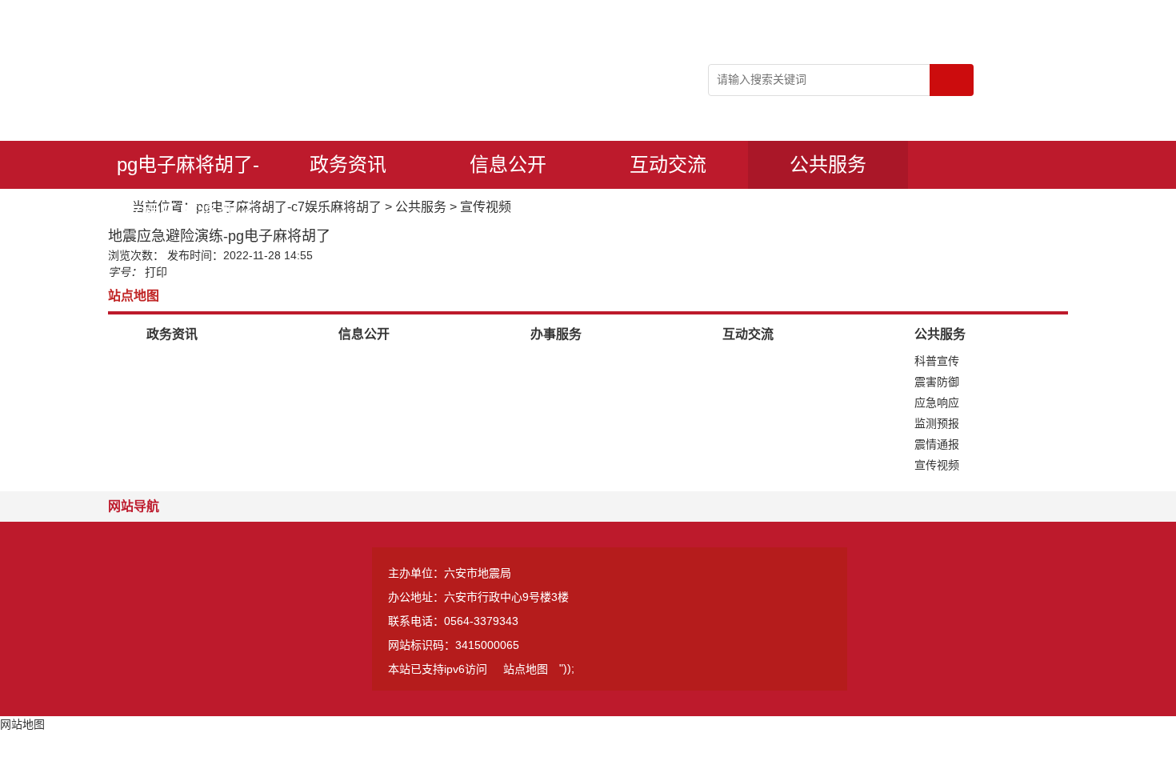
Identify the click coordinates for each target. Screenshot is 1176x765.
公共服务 (828, 164)
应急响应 (936, 402)
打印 (156, 272)
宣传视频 (485, 207)
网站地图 (22, 724)
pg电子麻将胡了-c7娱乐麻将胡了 (188, 171)
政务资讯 (348, 164)
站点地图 (525, 669)
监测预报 (936, 423)
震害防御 (936, 381)
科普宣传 (936, 360)
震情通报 (936, 444)
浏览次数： (136, 255)
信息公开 (508, 164)
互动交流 (668, 164)
